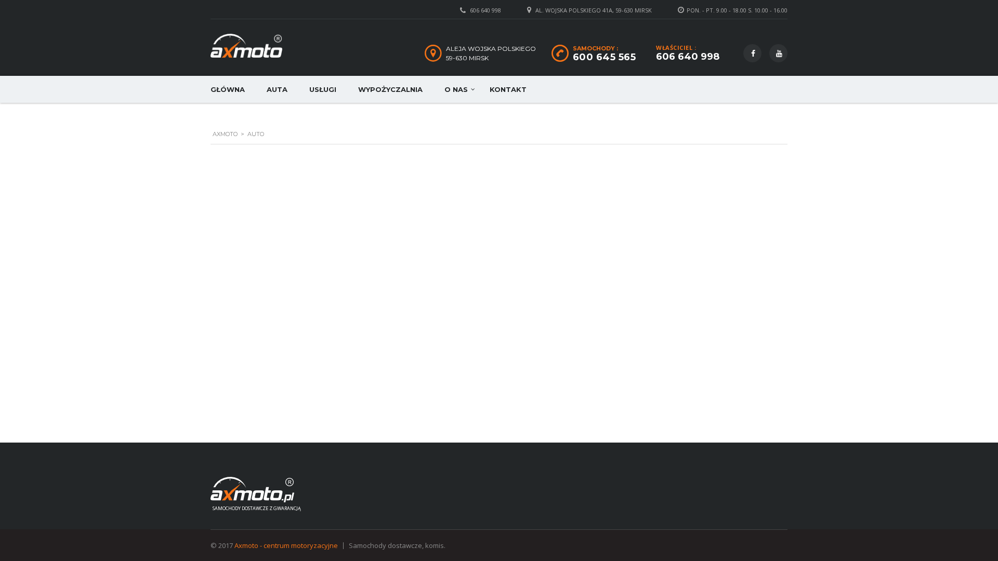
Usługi (322, 89)
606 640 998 (485, 10)
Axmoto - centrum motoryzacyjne (286, 545)
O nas (456, 89)
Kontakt (508, 89)
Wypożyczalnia (390, 89)
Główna (228, 89)
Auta (277, 89)
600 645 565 (604, 57)
